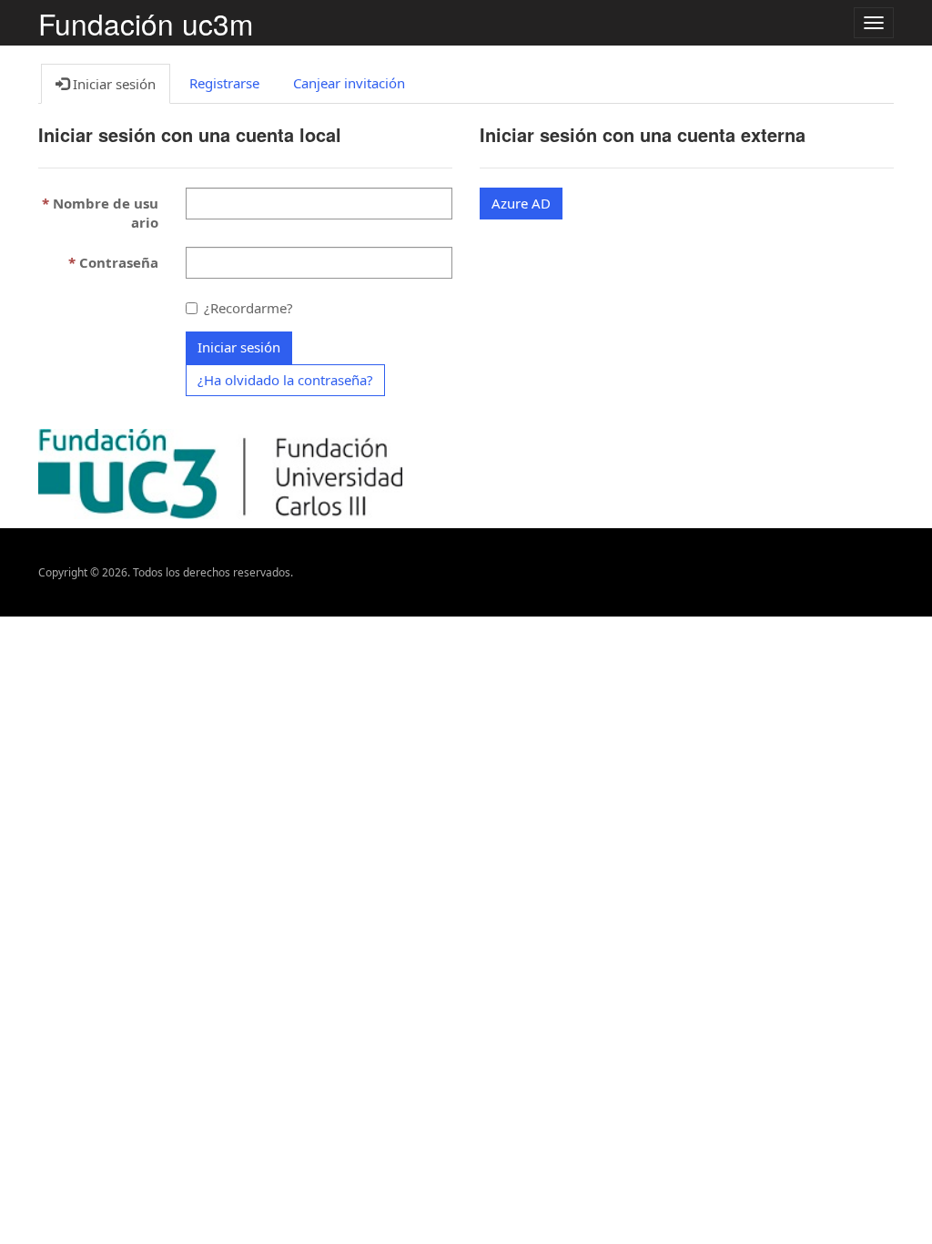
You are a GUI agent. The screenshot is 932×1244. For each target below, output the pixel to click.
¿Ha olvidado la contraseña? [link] (285, 380)
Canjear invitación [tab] (349, 83)
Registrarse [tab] (224, 83)
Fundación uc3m (145, 23)
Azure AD (521, 203)
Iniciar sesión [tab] (112, 84)
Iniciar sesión (239, 347)
